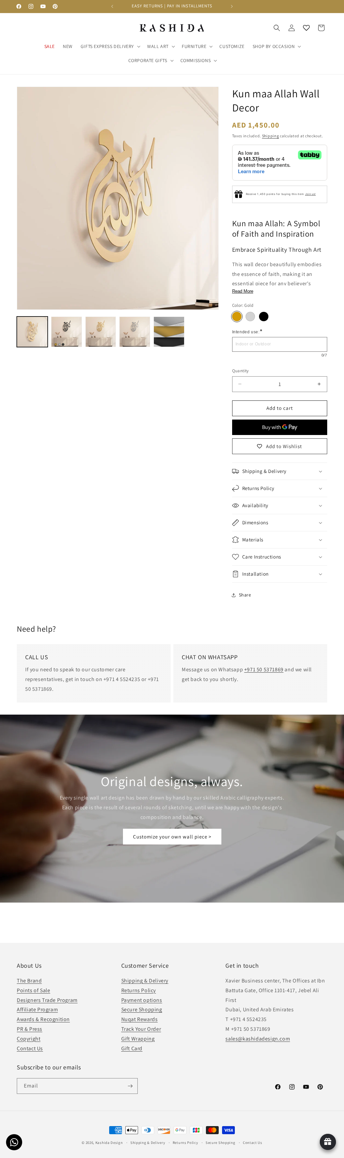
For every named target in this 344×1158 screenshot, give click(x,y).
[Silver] (250, 316)
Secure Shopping (141, 1009)
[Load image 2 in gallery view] (66, 332)
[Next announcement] (231, 6)
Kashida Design (109, 1142)
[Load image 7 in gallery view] (169, 332)
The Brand (29, 980)
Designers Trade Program (47, 1000)
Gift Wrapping (138, 1038)
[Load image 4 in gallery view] (100, 332)
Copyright (28, 1038)
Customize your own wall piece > (172, 836)
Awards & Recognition (43, 1019)
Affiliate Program (37, 1009)
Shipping (270, 135)
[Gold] (237, 316)
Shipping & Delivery (144, 980)
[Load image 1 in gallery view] (32, 332)
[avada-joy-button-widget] (328, 1142)
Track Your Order (141, 1028)
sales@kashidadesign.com (257, 1038)
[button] (110, 46)
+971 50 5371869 (264, 669)
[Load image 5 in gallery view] (134, 332)
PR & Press (29, 1028)
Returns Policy (138, 990)
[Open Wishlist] (306, 27)
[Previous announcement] (112, 6)
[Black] (263, 316)
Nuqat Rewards (139, 1019)
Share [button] (245, 595)
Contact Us (30, 1048)
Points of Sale (33, 990)
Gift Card (131, 1048)
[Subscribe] (130, 1086)
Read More (242, 291)
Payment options (141, 1000)
